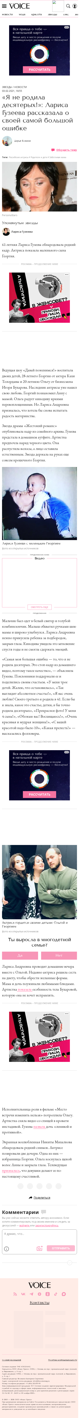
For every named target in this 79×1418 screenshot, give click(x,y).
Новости (20, 87)
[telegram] (31, 1294)
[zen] (39, 1294)
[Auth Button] (75, 6)
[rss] (15, 1294)
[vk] (23, 1294)
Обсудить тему (66, 150)
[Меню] (4, 6)
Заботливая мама (57, 157)
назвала (39, 1126)
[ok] (48, 1294)
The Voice (19, 6)
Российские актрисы (19, 157)
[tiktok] (56, 1294)
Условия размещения (11, 1360)
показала (24, 989)
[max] (64, 1294)
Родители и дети (39, 157)
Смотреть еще (39, 607)
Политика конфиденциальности (62, 1360)
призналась (11, 1170)
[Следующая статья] (39, 1262)
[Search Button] (68, 6)
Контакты (39, 1302)
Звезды (7, 87)
